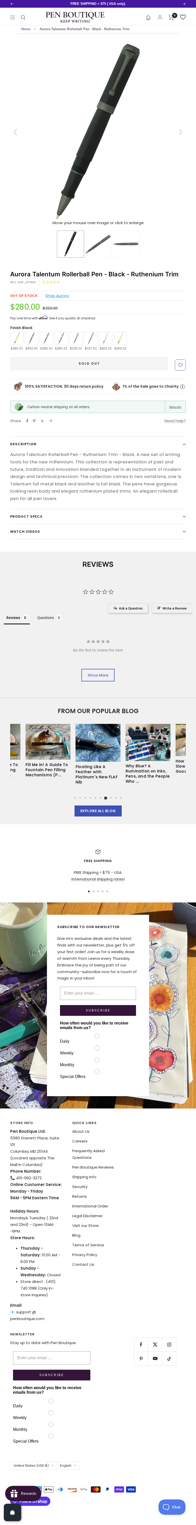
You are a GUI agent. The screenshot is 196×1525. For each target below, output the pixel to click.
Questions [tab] (45, 617)
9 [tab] (115, 797)
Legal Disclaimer (87, 1215)
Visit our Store (85, 1225)
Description (23, 444)
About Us (81, 1131)
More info (175, 406)
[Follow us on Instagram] (169, 1344)
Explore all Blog (98, 810)
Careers (80, 1141)
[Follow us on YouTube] (155, 1359)
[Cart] (171, 17)
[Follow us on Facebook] (141, 1344)
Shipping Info (84, 1177)
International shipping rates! (98, 879)
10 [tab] (121, 797)
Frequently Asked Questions (88, 1154)
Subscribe (98, 1010)
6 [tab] (100, 797)
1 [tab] (75, 797)
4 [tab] (90, 797)
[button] (148, 17)
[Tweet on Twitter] (42, 421)
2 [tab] (80, 797)
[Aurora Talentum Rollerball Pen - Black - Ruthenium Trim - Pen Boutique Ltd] (70, 244)
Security (80, 1186)
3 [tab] (85, 797)
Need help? (175, 420)
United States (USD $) (31, 1465)
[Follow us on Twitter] (155, 1344)
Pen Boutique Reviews (93, 1167)
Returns (79, 1196)
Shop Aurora (57, 295)
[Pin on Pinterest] (34, 421)
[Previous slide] (15, 132)
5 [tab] (95, 797)
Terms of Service (88, 1245)
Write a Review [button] (175, 608)
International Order (90, 1206)
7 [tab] (105, 797)
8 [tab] (110, 797)
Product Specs (26, 516)
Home (25, 29)
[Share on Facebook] (27, 421)
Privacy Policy (84, 1254)
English (65, 1465)
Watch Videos (25, 531)
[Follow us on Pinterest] (141, 1359)
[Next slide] (181, 132)
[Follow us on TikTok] (169, 1359)
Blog (76, 1235)
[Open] (12, 1512)
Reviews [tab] (13, 617)
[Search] (23, 17)
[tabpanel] (98, 756)
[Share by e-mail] (50, 421)
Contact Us (83, 1264)
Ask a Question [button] (131, 608)
